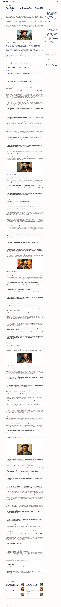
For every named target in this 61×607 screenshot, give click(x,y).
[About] (2, 5)
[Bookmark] (59, 1)
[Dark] (58, 1)
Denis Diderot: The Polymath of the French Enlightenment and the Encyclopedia (52, 13)
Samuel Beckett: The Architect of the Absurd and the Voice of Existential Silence (52, 34)
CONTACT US (56, 65)
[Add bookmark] (39, 13)
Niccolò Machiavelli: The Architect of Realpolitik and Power (12, 595)
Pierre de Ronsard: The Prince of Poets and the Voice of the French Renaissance (32, 590)
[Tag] (10, 583)
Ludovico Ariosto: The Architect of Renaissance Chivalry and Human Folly (12, 590)
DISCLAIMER (52, 65)
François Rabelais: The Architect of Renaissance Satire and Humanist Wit (32, 595)
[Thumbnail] (22, 584)
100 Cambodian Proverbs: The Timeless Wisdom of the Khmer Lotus (52, 18)
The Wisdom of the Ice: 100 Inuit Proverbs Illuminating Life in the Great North (52, 24)
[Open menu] (2, 1)
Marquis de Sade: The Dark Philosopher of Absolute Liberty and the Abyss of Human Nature (52, 29)
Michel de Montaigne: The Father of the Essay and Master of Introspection (13, 585)
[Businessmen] (51, 37)
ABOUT (46, 64)
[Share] (41, 13)
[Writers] (7, 578)
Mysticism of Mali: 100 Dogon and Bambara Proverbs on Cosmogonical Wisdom (52, 43)
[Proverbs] (50, 16)
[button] (7, 605)
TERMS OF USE (47, 65)
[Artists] (50, 32)
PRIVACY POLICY (50, 64)
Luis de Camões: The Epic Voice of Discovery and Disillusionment (32, 585)
